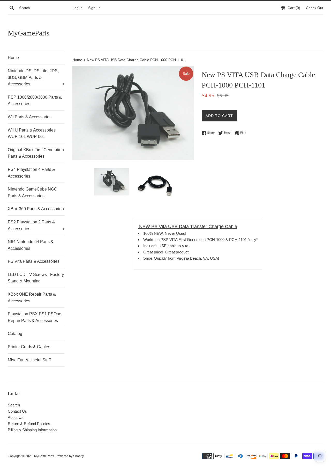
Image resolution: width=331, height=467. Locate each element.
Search (14, 405)
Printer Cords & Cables (29, 347)
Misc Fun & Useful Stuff (29, 360)
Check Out (314, 8)
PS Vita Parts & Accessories (33, 261)
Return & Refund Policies (29, 423)
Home (13, 57)
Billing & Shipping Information (32, 430)
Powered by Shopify (70, 456)
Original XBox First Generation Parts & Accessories (36, 153)
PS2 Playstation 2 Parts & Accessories (36, 225)
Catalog (15, 333)
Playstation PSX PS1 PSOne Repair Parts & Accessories (34, 317)
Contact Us (17, 411)
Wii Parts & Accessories (29, 117)
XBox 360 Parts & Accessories (36, 209)
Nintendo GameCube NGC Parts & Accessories (32, 192)
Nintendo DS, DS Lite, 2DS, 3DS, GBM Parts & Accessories (36, 77)
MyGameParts (28, 33)
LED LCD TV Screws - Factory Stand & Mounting (36, 277)
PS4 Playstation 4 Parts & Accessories (31, 172)
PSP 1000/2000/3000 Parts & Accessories (35, 100)
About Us (16, 417)
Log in (77, 8)
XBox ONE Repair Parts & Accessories (32, 297)
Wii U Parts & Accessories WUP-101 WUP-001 (32, 133)
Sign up (94, 8)
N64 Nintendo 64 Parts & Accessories (31, 245)
